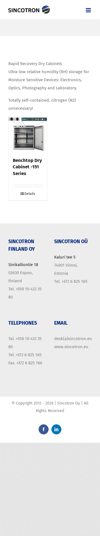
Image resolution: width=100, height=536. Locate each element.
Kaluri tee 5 (65, 257)
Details (29, 194)
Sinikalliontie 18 (23, 264)
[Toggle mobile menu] (89, 10)
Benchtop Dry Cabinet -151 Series (27, 166)
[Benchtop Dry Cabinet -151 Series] (28, 134)
